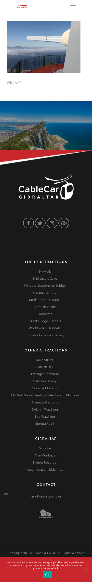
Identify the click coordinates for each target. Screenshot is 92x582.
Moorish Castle (45, 307)
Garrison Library (45, 381)
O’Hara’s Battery (44, 292)
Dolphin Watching (45, 409)
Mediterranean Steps (45, 299)
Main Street (44, 360)
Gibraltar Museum (45, 388)
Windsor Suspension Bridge (45, 285)
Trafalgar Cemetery (44, 374)
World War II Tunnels (45, 328)
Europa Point (44, 423)
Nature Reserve (44, 462)
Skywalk (45, 271)
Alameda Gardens (45, 402)
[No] (85, 569)
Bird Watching (45, 416)
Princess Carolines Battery (45, 335)
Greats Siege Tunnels (45, 321)
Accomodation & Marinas (45, 469)
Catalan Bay (44, 367)
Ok (47, 575)
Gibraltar (45, 448)
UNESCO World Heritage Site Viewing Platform (45, 395)
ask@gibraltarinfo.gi (46, 496)
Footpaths (45, 314)
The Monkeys (45, 455)
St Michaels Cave (44, 278)
